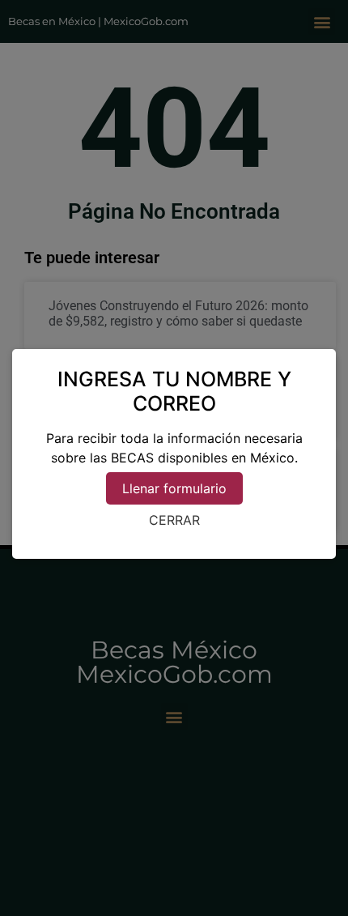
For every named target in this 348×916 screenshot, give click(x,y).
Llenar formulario (174, 488)
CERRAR (174, 520)
